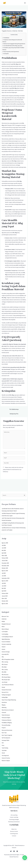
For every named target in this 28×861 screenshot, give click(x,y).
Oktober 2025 (5, 568)
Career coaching (14, 817)
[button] (24, 857)
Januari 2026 (4, 560)
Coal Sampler (5, 631)
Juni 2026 (4, 548)
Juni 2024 (4, 586)
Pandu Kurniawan (6, 715)
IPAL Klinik (4, 667)
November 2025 (5, 565)
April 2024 (4, 591)
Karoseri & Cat (5, 692)
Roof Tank (4, 732)
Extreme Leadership (6, 644)
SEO (3, 743)
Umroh (3, 753)
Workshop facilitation (14, 821)
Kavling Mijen (5, 697)
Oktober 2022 (5, 601)
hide (16, 34)
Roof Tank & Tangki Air (7, 735)
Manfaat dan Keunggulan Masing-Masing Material (14, 43)
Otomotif (4, 712)
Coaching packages (14, 819)
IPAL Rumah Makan (6, 677)
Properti (4, 727)
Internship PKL (5, 654)
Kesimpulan (6, 53)
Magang (3, 705)
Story (3, 745)
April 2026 (4, 553)
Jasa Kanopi (4, 682)
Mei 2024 (4, 588)
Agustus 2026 (5, 543)
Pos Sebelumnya (14, 409)
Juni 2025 (4, 575)
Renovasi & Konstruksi (7, 730)
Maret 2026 (4, 555)
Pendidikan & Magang (7, 722)
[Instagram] (17, 851)
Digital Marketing (6, 639)
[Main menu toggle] (25, 3)
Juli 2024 (4, 583)
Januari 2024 (4, 596)
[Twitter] (11, 851)
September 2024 (5, 578)
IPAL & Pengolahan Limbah (8, 659)
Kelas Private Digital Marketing (9, 700)
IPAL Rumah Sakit (6, 679)
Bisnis (3, 626)
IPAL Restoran (5, 674)
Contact (14, 836)
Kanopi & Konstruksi (6, 689)
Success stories (14, 831)
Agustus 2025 (5, 570)
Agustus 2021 (5, 603)
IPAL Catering (5, 662)
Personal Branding (6, 725)
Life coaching (14, 815)
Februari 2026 (5, 558)
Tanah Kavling (5, 748)
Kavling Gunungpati (6, 694)
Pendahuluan (6, 37)
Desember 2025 (5, 563)
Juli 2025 (4, 573)
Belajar (3, 621)
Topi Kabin (4, 750)
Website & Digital (6, 760)
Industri (3, 646)
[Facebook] (14, 851)
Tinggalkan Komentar (7, 31)
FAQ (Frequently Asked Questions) (11, 51)
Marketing (4, 707)
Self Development (6, 738)
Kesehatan (4, 702)
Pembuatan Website (6, 720)
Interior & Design (6, 651)
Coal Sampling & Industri (7, 636)
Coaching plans (14, 833)
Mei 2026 (4, 550)
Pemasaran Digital (6, 717)
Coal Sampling (5, 634)
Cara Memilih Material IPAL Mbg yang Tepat (12, 45)
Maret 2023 (4, 598)
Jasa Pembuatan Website (8, 684)
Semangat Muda (5, 740)
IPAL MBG (4, 672)
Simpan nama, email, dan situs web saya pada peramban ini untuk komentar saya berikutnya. (13, 469)
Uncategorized (5, 755)
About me (14, 829)
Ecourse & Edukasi (6, 641)
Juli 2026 (4, 545)
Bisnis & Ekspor (5, 629)
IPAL (3, 657)
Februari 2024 (5, 593)
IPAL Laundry (5, 669)
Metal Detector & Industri (8, 710)
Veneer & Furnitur (6, 758)
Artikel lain (14, 31)
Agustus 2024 (5, 580)
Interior (3, 649)
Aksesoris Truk (5, 616)
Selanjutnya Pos (14, 414)
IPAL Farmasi (5, 664)
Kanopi (3, 687)
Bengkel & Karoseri (6, 624)
